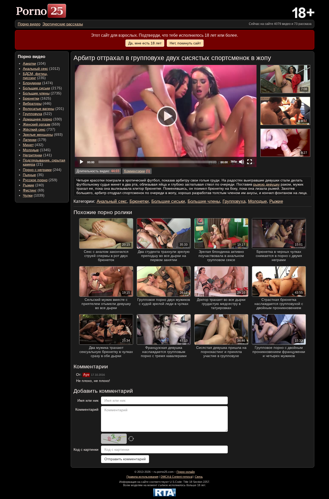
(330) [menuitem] (42, 119)
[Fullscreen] (249, 161)
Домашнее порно (37, 119)
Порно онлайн (186, 471)
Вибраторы (32, 103)
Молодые (31, 150)
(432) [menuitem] (33, 145)
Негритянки (32, 155)
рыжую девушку (266, 184)
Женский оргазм (36, 124)
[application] (166, 116)
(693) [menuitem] (43, 134)
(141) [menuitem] (37, 155)
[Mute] (241, 161)
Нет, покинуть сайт (185, 43)
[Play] (165, 116)
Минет (28, 145)
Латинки (29, 140)
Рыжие (28, 185)
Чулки (28, 195)
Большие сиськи (36, 88)
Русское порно (35, 180)
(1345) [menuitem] (37, 150)
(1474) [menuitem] (38, 83)
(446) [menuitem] (37, 103)
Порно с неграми (37, 170)
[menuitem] (29, 24)
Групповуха (32, 114)
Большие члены (36, 93)
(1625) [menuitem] (37, 98)
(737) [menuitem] (39, 129)
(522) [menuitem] (37, 114)
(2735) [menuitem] (42, 93)
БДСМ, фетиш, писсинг (35, 76)
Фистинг (29, 190)
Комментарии (134, 171)
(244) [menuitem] (42, 170)
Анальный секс (35, 68)
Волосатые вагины (38, 109)
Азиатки (29, 63)
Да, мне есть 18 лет (144, 43)
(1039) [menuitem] (33, 195)
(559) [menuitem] (41, 124)
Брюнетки (31, 98)
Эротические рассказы (62, 24)
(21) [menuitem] (44, 162)
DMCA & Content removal (177, 476)
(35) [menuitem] (33, 175)
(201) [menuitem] (43, 109)
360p (234, 161)
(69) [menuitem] (33, 190)
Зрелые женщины (38, 134)
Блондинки (32, 83)
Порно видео (29, 24)
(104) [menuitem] (34, 63)
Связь (199, 476)
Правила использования (142, 476)
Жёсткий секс (34, 129)
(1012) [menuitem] (41, 68)
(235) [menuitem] (35, 76)
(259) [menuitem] (40, 180)
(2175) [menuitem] (42, 88)
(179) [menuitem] (34, 140)
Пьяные (29, 175)
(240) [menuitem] (33, 185)
